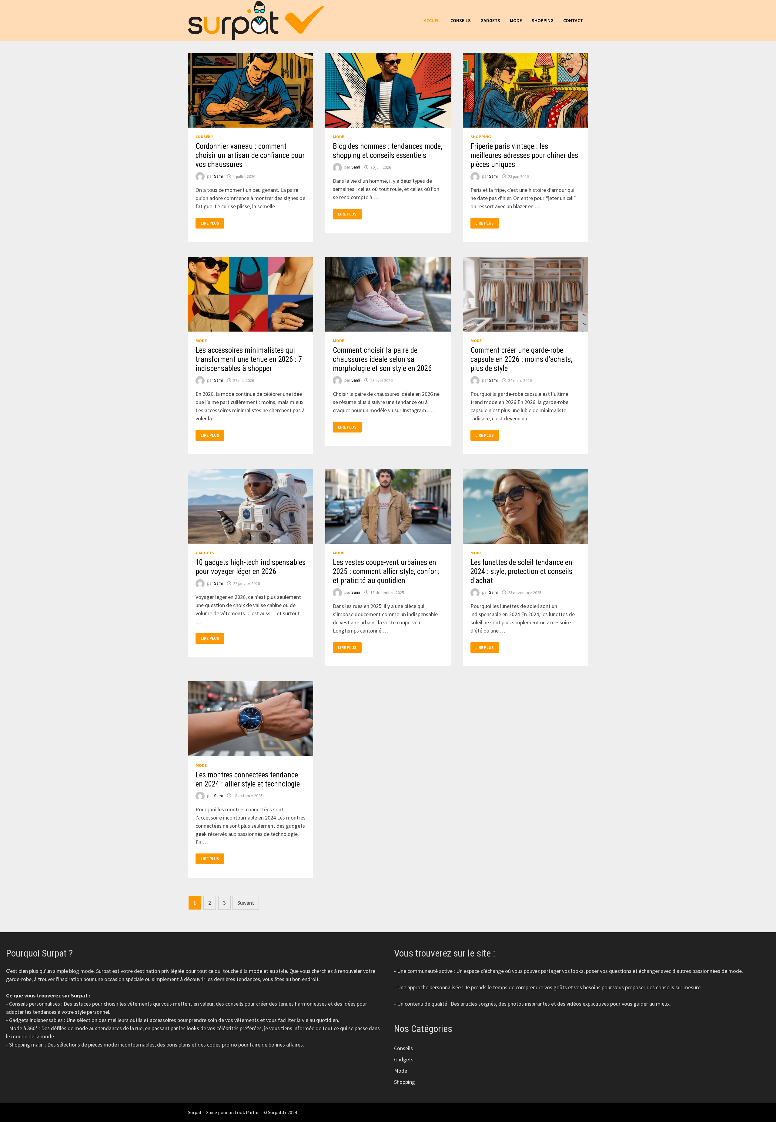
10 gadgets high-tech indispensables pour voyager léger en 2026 (251, 567)
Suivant (245, 902)
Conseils (460, 20)
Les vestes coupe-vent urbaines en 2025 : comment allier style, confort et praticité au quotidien (386, 571)
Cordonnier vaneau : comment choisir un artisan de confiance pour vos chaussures (250, 155)
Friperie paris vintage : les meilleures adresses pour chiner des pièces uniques (524, 155)
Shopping (543, 20)
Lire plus (212, 223)
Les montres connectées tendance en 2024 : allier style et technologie (248, 779)
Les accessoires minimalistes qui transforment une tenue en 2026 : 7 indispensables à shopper (249, 359)
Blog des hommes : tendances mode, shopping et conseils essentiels (387, 151)
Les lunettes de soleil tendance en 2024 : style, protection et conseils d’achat (521, 571)
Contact (573, 20)
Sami (218, 176)
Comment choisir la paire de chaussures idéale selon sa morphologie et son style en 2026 (382, 359)
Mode (516, 20)
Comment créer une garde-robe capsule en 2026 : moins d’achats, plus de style (521, 359)
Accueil (432, 20)
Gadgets (490, 20)
